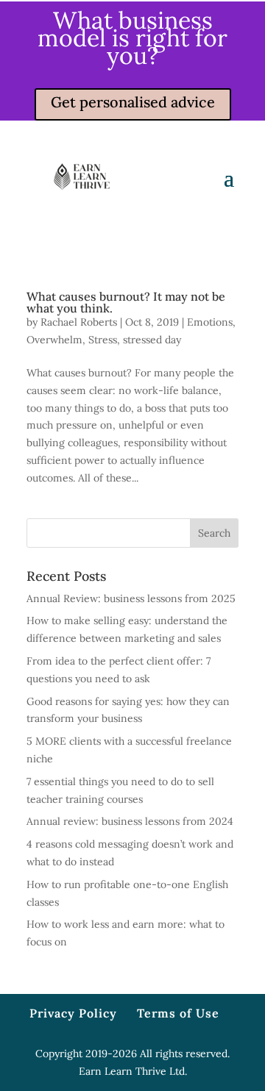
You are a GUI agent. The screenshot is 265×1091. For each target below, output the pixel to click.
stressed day (152, 339)
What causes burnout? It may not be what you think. (125, 302)
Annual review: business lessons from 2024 (129, 821)
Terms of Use (178, 1013)
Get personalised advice (133, 102)
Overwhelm (54, 339)
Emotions (210, 322)
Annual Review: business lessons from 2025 (131, 598)
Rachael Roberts (78, 322)
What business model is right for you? (132, 38)
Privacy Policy (73, 1013)
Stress (102, 339)
